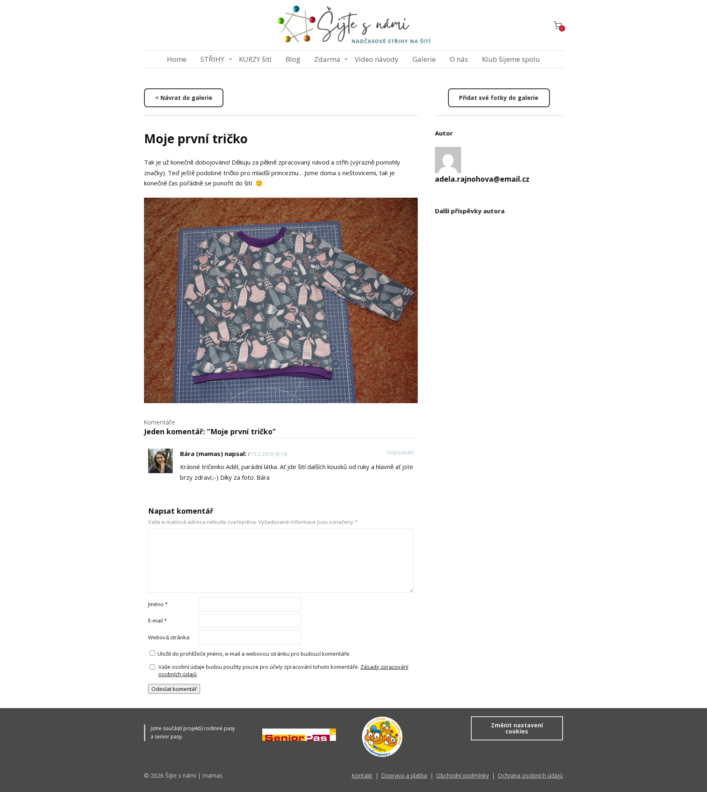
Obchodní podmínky (462, 775)
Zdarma (327, 59)
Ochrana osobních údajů (530, 775)
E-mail (157, 620)
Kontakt (361, 775)
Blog (293, 59)
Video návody (377, 59)
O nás (459, 59)
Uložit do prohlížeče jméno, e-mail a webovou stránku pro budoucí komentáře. (254, 653)
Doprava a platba (404, 775)
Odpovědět (400, 452)
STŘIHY (212, 59)
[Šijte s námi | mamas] (353, 25)
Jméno (158, 604)
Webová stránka (168, 637)
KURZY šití (255, 59)
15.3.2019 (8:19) (269, 454)
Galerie (424, 59)
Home (177, 59)
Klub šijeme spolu (511, 59)
